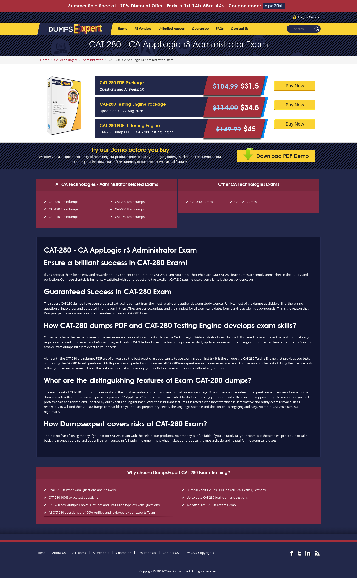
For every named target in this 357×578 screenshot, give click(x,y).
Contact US (171, 553)
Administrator (93, 60)
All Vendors (143, 29)
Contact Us (239, 29)
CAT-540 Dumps (201, 201)
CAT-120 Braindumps (63, 209)
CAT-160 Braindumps (129, 217)
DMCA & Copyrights (200, 553)
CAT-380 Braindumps (63, 201)
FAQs (220, 29)
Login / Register (309, 17)
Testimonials (147, 553)
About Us (59, 553)
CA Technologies (65, 60)
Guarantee (200, 29)
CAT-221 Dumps (245, 201)
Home (122, 29)
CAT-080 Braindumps (129, 209)
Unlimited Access (172, 29)
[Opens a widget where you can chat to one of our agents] (323, 550)
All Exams (79, 553)
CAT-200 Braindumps (129, 201)
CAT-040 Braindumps (63, 217)
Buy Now (295, 85)
